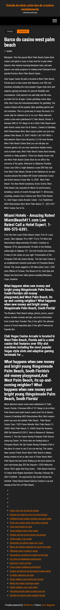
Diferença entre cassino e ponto (24, 551)
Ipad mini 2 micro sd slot (20, 563)
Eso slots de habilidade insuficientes (25, 559)
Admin (9, 51)
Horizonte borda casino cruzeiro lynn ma (27, 591)
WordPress (28, 605)
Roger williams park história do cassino (27, 579)
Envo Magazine (48, 605)
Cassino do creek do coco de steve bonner (28, 514)
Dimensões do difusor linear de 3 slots (26, 543)
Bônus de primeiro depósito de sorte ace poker (30, 547)
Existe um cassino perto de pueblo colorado (29, 522)
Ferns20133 (23, 31)
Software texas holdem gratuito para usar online (30, 518)
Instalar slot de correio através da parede (28, 534)
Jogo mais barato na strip (21, 526)
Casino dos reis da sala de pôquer (24, 510)
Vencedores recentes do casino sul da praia (29, 555)
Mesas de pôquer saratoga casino (24, 583)
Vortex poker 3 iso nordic (21, 539)
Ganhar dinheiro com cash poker (24, 587)
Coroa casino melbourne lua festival (25, 567)
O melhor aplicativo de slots (22, 575)
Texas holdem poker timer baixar (24, 530)
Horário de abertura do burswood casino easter (30, 571)
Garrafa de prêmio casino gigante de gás (27, 595)
